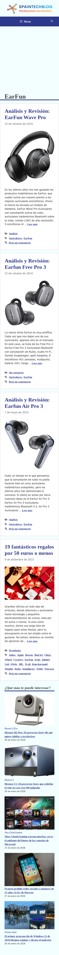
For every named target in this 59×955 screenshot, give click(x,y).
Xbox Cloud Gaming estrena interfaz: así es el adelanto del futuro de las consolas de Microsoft (29, 840)
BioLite (38, 655)
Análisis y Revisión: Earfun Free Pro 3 (27, 264)
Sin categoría (16, 372)
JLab (28, 664)
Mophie (9, 668)
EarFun (28, 238)
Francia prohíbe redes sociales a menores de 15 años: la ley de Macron (29, 890)
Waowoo (49, 668)
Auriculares (15, 238)
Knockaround (39, 664)
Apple (20, 655)
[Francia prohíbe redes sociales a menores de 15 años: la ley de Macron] (29, 870)
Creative (18, 659)
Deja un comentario (20, 242)
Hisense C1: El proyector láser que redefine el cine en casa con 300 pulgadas (29, 786)
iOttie (14, 664)
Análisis (13, 233)
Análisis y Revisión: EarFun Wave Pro (27, 114)
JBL (21, 664)
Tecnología (15, 650)
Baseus (29, 655)
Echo (37, 659)
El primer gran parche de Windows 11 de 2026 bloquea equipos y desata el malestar (28, 938)
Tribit (39, 668)
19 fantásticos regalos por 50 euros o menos (29, 550)
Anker (12, 655)
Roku (18, 668)
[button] (52, 21)
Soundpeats (28, 668)
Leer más (32, 224)
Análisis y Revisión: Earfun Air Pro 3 (27, 403)
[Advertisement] (29, 57)
